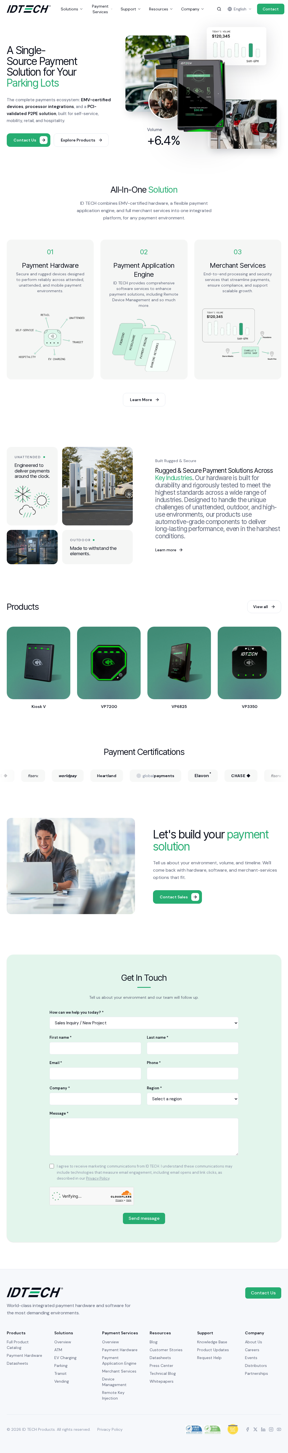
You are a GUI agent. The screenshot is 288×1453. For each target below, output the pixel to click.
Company (190, 9)
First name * (61, 1037)
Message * (59, 1113)
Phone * (154, 1062)
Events (251, 1357)
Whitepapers (162, 1381)
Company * (60, 1088)
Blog (154, 1341)
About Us (253, 1341)
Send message (144, 1218)
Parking (61, 1365)
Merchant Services (119, 1371)
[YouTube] (279, 1429)
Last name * (157, 1037)
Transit (60, 1373)
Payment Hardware (24, 1355)
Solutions (69, 9)
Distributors (256, 1365)
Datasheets (17, 1363)
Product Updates (213, 1349)
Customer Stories (166, 1349)
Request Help (209, 1357)
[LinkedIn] (263, 1429)
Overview (62, 1341)
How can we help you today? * (77, 1012)
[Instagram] (271, 1429)
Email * (56, 1062)
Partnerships (256, 1373)
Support (128, 9)
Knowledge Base (212, 1341)
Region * (154, 1088)
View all (260, 606)
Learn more (169, 550)
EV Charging (65, 1357)
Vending (61, 1381)
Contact (271, 9)
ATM (58, 1349)
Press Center (161, 1365)
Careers (252, 1349)
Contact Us (263, 1293)
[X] (255, 1429)
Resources (158, 9)
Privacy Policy (97, 1178)
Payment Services (100, 9)
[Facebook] (247, 1429)
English (240, 9)
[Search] (219, 9)
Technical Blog (163, 1373)
